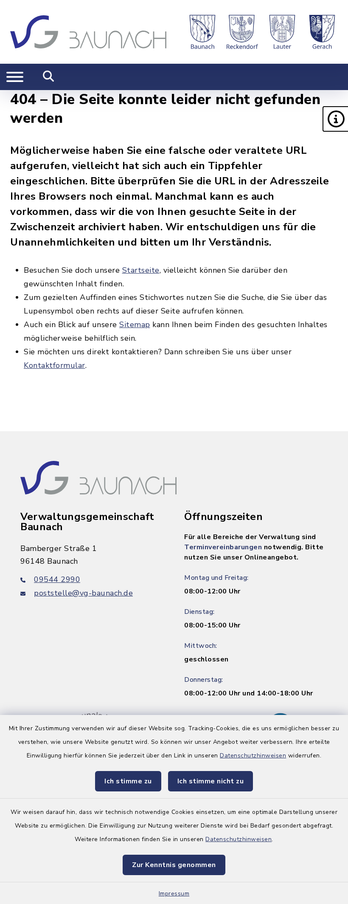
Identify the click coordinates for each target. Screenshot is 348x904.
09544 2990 (57, 579)
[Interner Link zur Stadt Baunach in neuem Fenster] (202, 32)
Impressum (174, 894)
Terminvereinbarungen (223, 547)
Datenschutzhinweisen (253, 755)
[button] (335, 119)
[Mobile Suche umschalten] (48, 77)
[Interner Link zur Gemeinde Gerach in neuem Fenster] (322, 32)
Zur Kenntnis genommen (174, 865)
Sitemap (134, 324)
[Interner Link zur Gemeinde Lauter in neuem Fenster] (282, 32)
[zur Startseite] (88, 31)
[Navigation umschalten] (15, 76)
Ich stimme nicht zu (210, 781)
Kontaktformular (54, 365)
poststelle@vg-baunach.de (83, 593)
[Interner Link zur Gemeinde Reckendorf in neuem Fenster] (242, 32)
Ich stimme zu (128, 781)
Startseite (141, 270)
